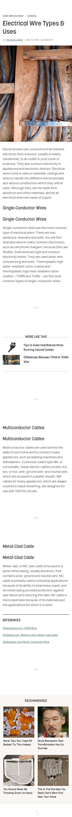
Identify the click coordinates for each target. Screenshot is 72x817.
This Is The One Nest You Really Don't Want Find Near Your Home (52, 793)
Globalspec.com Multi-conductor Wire (26, 642)
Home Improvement (13, 16)
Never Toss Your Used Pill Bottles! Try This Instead (17, 743)
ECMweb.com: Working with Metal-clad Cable (30, 635)
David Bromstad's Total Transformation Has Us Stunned (51, 745)
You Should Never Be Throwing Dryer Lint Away (17, 791)
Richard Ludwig (14, 40)
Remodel (32, 16)
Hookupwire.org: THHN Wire (20, 628)
